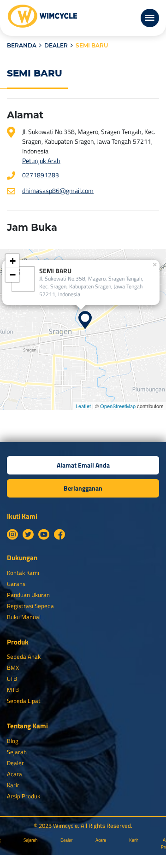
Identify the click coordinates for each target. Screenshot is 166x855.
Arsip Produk (23, 796)
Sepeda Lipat (24, 700)
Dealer (56, 45)
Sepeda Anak (24, 656)
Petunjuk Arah (41, 160)
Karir (13, 785)
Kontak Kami (23, 572)
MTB (13, 689)
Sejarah (17, 751)
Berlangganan (83, 488)
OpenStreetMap (118, 406)
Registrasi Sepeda (30, 605)
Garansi (17, 583)
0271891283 (40, 175)
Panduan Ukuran (28, 594)
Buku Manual (24, 616)
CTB (12, 678)
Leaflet (83, 406)
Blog (12, 740)
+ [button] (13, 261)
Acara (14, 774)
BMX (13, 667)
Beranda (21, 45)
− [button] (13, 275)
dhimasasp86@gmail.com (58, 190)
